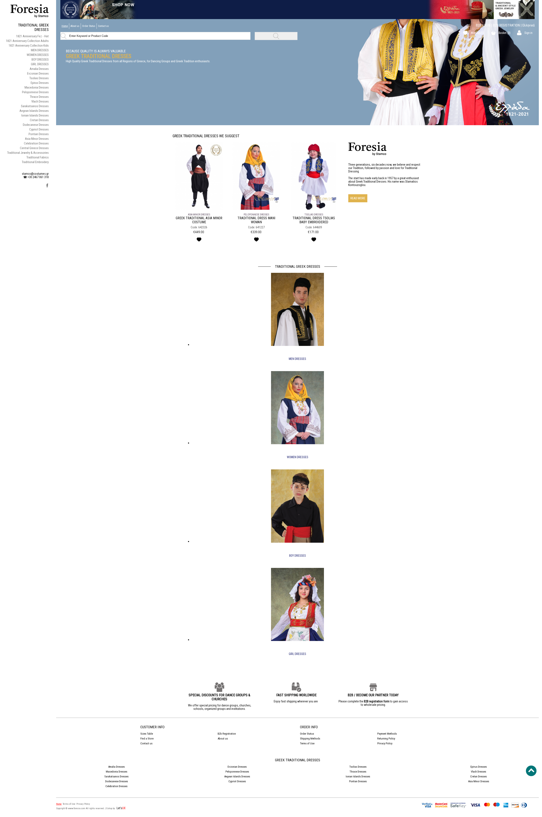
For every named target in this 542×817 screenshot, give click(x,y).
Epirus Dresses (40, 83)
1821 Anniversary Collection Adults (27, 41)
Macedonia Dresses (37, 87)
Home (65, 26)
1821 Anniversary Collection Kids (29, 45)
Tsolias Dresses (39, 78)
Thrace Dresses (39, 97)
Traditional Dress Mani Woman (256, 220)
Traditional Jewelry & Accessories (28, 153)
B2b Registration (227, 733)
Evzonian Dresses (38, 73)
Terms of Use (307, 743)
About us (75, 26)
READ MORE (357, 198)
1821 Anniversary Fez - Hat (32, 36)
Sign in (528, 33)
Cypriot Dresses (39, 129)
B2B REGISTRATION (506, 25)
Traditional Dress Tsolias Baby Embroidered (314, 220)
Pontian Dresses (39, 134)
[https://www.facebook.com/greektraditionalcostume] (47, 187)
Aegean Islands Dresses (34, 111)
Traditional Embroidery (35, 162)
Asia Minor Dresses (37, 139)
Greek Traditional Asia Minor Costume (199, 220)
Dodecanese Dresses (36, 125)
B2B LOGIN (483, 25)
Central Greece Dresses (34, 148)
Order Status (88, 26)
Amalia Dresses (39, 69)
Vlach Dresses (40, 101)
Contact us (103, 26)
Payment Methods (387, 733)
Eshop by (111, 808)
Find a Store (146, 738)
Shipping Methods (310, 738)
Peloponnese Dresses (35, 92)
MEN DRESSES (40, 50)
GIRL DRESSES (40, 64)
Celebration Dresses (36, 143)
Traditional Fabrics (37, 157)
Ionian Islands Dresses (35, 115)
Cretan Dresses (39, 120)
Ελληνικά (528, 25)
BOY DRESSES (40, 59)
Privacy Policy (384, 743)
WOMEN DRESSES (38, 55)
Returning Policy (386, 738)
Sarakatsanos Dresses (35, 106)
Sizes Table (146, 733)
